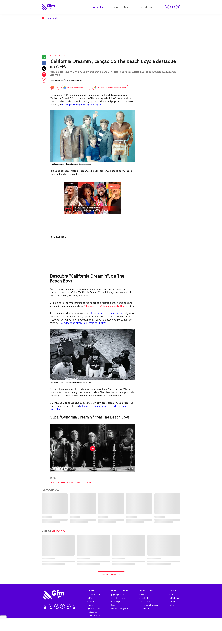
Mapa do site (144, 608)
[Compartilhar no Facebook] (44, 63)
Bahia (89, 598)
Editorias (92, 590)
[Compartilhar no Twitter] (44, 68)
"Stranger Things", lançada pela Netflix (103, 305)
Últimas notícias (93, 594)
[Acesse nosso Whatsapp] (74, 606)
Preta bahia (92, 612)
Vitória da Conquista (119, 608)
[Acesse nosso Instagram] (167, 7)
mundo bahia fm (121, 7)
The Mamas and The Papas (87, 104)
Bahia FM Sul (174, 598)
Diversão (90, 605)
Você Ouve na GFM (85, 482)
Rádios (172, 590)
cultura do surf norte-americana (105, 313)
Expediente (144, 598)
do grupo (67, 104)
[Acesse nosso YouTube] (68, 606)
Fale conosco (144, 601)
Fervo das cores (93, 615)
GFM (171, 594)
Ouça (56, 87)
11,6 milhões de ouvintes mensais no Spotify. (82, 322)
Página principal (117, 594)
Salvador (90, 601)
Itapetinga (115, 601)
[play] (92, 448)
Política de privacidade (148, 605)
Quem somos (144, 594)
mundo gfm (97, 7)
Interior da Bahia (119, 590)
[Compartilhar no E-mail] (44, 74)
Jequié (114, 605)
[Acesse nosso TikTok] (62, 606)
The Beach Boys (66, 482)
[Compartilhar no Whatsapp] (44, 57)
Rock (53, 482)
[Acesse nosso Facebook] (172, 7)
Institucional (146, 590)
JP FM (171, 605)
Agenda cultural (93, 608)
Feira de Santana (118, 598)
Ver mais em (111, 574)
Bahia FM (172, 601)
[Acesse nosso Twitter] (178, 7)
